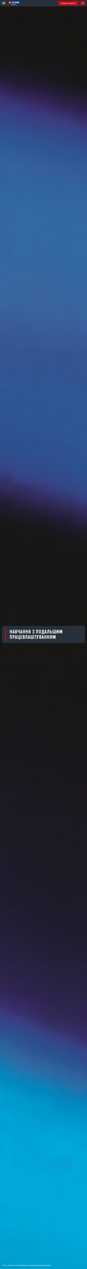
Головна (4, 1265)
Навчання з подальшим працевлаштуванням (35, 1265)
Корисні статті (14, 1265)
